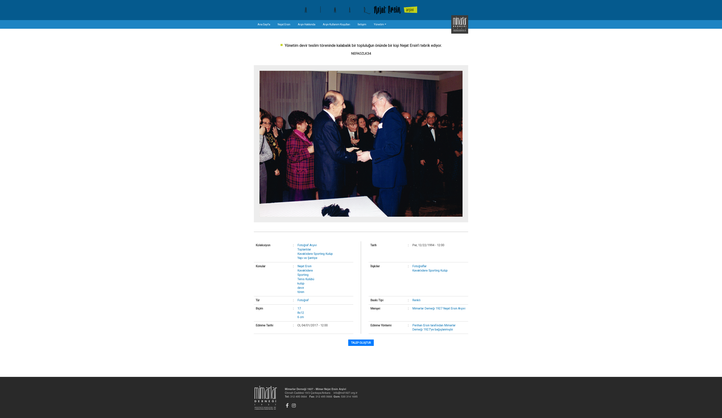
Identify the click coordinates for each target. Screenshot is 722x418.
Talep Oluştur (361, 342)
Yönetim (379, 24)
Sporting (303, 275)
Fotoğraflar (419, 266)
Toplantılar (304, 249)
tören (300, 292)
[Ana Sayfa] (361, 10)
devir (300, 288)
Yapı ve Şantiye (307, 258)
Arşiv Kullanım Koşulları (336, 24)
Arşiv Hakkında (306, 24)
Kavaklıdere (305, 270)
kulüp (300, 283)
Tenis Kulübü (305, 279)
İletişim (362, 24)
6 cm (300, 317)
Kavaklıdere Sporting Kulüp (315, 254)
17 (299, 308)
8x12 (300, 313)
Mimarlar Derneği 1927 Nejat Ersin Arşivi (438, 308)
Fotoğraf (303, 300)
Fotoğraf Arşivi (307, 245)
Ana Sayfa (264, 24)
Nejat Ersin (284, 24)
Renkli (416, 300)
